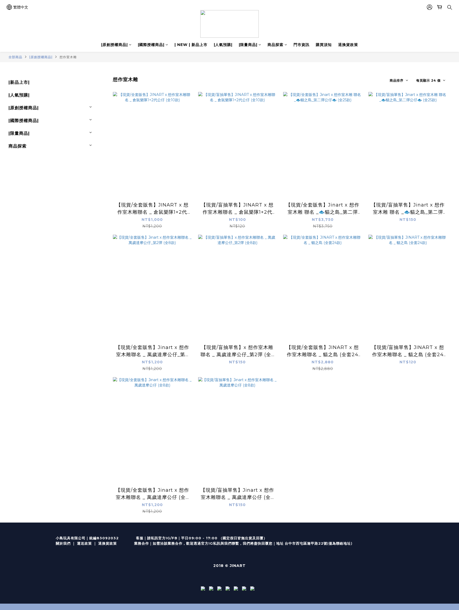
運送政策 (84, 543)
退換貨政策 (348, 44)
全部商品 (15, 57)
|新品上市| (19, 82)
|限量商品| (248, 44)
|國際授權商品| (151, 44)
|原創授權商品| (114, 44)
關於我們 (63, 543)
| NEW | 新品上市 (191, 44)
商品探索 (275, 44)
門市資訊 (301, 44)
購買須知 (324, 44)
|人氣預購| (223, 44)
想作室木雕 (68, 57)
